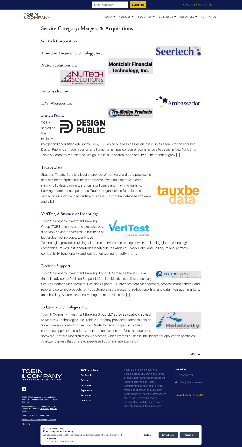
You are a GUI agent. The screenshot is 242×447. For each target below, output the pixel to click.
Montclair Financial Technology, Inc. (71, 53)
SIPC (47, 409)
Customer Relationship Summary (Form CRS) (39, 420)
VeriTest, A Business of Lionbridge (69, 213)
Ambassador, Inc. (55, 91)
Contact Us (208, 16)
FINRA (42, 409)
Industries (145, 16)
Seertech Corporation (59, 41)
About (108, 16)
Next (195, 354)
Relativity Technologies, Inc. (64, 307)
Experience (166, 16)
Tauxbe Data (51, 167)
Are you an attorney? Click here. (197, 4)
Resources (187, 16)
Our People (86, 375)
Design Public (52, 115)
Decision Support (55, 265)
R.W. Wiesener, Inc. (57, 103)
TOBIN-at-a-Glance (90, 370)
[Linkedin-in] (24, 389)
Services (125, 16)
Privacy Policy (27, 424)
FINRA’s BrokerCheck (41, 415)
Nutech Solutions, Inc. (59, 65)
